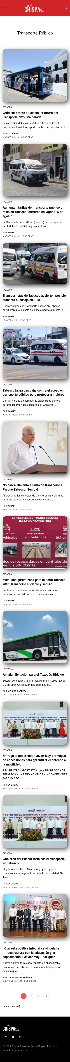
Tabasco (7, 107)
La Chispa (13, 133)
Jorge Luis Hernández (20, 977)
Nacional (8, 669)
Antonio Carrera (17, 691)
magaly (12, 232)
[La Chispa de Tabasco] (35, 8)
